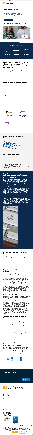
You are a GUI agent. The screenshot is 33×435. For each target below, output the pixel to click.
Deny (22, 431)
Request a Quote (8, 20)
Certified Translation (6, 401)
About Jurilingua (6, 399)
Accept (15, 431)
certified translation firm (12, 69)
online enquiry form (19, 79)
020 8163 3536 (6, 0)
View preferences (28, 431)
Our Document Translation (7, 400)
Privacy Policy (23, 433)
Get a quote (26, 379)
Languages (5, 402)
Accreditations (5, 403)
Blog (4, 404)
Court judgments (7, 149)
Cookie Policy (20, 433)
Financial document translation (9, 144)
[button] (31, 425)
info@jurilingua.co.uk (6, 79)
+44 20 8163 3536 (9, 414)
